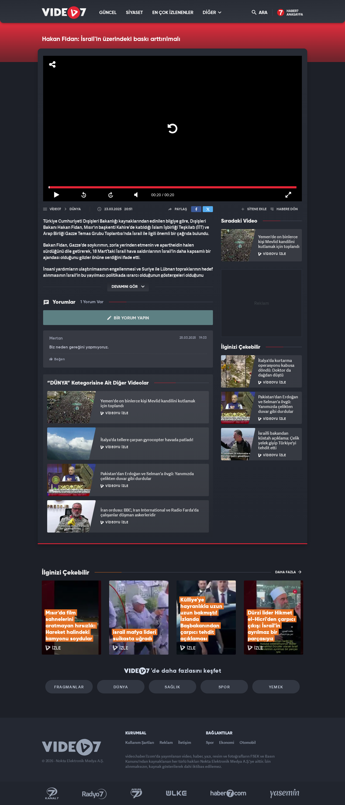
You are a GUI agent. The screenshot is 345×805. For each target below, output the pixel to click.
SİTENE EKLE (256, 209)
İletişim (184, 742)
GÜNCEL (107, 13)
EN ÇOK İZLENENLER (172, 13)
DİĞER (210, 13)
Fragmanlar (69, 686)
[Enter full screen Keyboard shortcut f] (288, 194)
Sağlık (172, 686)
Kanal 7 (51, 793)
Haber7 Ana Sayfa (290, 13)
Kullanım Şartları (139, 742)
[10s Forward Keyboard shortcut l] (110, 194)
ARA (262, 13)
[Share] (52, 64)
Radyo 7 (94, 793)
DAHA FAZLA (286, 572)
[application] (172, 128)
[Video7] (64, 12)
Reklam (166, 742)
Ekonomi (226, 742)
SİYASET (134, 13)
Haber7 (228, 793)
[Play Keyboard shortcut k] (56, 194)
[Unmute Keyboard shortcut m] (137, 194)
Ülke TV (176, 793)
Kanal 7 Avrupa (136, 793)
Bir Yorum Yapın (131, 318)
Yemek (276, 686)
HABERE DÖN (287, 209)
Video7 (55, 209)
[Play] (172, 128)
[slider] (172, 187)
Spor (224, 686)
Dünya (120, 686)
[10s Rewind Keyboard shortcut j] (83, 194)
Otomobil (248, 742)
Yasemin (285, 793)
